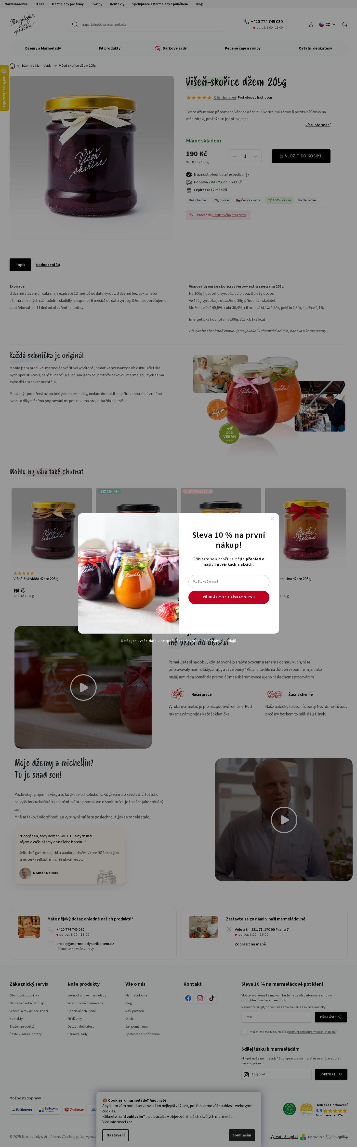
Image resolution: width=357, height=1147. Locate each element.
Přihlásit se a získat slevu (229, 597)
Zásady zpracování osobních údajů (206, 641)
